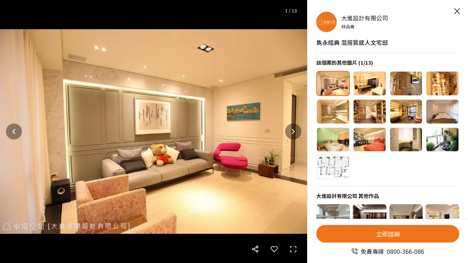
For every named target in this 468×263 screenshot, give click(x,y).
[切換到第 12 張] (442, 139)
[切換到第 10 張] (369, 139)
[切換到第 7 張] (406, 111)
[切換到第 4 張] (442, 83)
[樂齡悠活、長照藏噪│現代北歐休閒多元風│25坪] (406, 216)
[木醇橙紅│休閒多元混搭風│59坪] (369, 216)
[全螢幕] (293, 249)
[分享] (255, 249)
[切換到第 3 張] (406, 83)
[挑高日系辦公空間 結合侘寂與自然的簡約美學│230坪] (333, 216)
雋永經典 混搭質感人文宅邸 (352, 42)
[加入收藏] (274, 249)
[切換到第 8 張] (442, 111)
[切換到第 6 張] (369, 111)
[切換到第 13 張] (333, 167)
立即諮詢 (388, 233)
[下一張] (293, 131)
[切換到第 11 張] (406, 139)
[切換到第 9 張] (333, 139)
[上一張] (14, 131)
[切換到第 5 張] (333, 111)
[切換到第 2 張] (369, 83)
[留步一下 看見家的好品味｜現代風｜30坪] (442, 216)
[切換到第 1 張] (333, 83)
